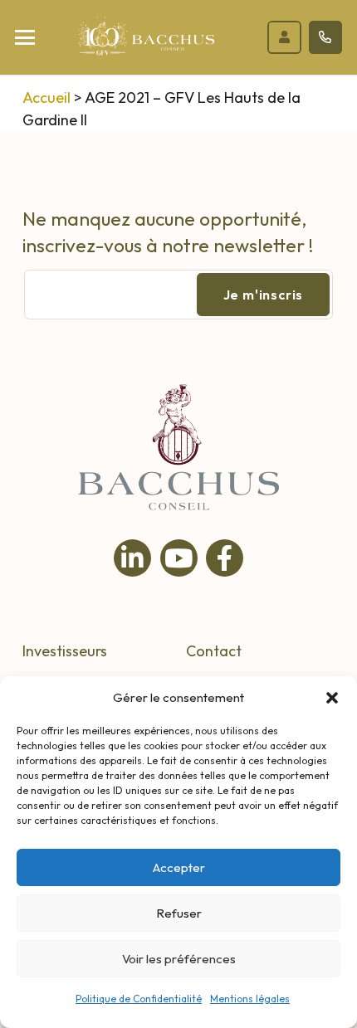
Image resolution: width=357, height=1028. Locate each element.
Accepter (179, 867)
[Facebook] (224, 558)
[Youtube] (179, 558)
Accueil (46, 97)
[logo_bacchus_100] (146, 41)
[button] (332, 697)
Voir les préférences (179, 959)
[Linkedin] (132, 558)
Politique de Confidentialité (139, 998)
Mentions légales (250, 998)
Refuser (179, 913)
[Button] (284, 38)
